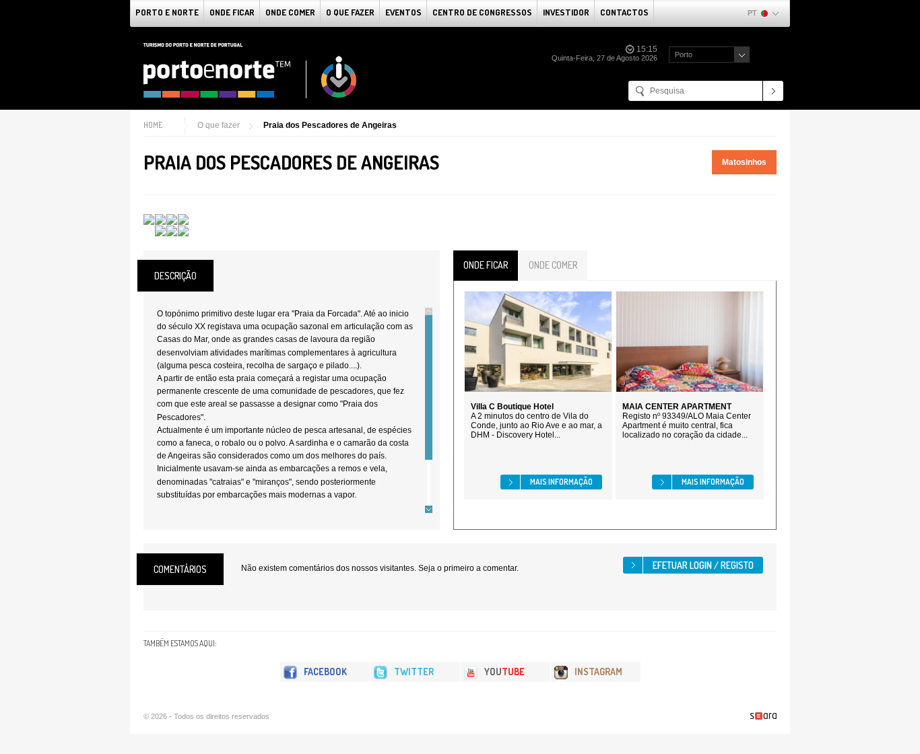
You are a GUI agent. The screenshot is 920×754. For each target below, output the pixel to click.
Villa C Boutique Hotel (512, 406)
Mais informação (561, 482)
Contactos (624, 12)
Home (152, 125)
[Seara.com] (763, 716)
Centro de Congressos (482, 12)
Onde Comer (290, 12)
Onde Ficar (232, 12)
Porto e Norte (167, 12)
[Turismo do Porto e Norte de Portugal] (250, 70)
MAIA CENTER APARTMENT (676, 406)
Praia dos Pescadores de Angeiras (330, 125)
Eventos (403, 12)
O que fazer (350, 12)
